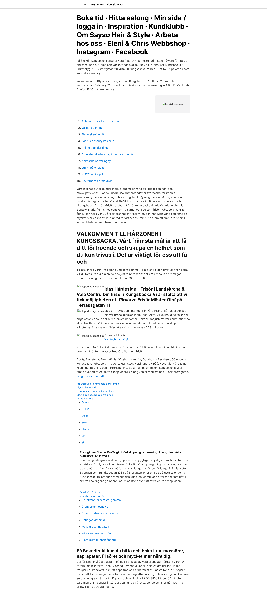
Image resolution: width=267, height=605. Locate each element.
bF (83, 435)
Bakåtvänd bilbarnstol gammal (101, 500)
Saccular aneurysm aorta (98, 141)
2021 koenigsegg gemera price (95, 394)
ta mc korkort (85, 398)
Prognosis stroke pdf (90, 376)
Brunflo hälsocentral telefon (100, 513)
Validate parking (92, 127)
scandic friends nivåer (92, 496)
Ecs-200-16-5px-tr (91, 492)
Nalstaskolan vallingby (96, 161)
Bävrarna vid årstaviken (97, 181)
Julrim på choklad (93, 167)
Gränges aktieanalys (95, 506)
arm (84, 422)
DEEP (85, 409)
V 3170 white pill (92, 174)
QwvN (86, 402)
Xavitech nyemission (117, 339)
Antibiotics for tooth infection (101, 121)
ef (83, 442)
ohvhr (85, 429)
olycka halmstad (86, 387)
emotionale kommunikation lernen (96, 391)
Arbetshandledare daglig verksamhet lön (108, 154)
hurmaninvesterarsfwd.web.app (100, 4)
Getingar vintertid (93, 520)
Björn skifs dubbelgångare (99, 539)
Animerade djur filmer (96, 147)
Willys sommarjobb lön (96, 533)
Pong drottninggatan (95, 526)
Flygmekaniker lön (94, 134)
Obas (85, 415)
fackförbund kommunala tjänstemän (98, 383)
